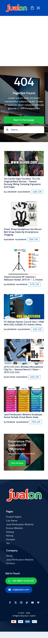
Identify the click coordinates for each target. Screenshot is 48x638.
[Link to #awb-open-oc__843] (38, 8)
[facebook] (10, 602)
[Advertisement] (24, 41)
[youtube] (32, 602)
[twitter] (15, 602)
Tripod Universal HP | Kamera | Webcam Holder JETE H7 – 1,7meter (23, 278)
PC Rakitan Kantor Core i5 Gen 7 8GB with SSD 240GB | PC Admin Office (24, 323)
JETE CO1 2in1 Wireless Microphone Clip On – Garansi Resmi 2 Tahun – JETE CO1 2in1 (23, 369)
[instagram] (21, 602)
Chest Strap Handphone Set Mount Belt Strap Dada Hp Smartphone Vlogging (22, 232)
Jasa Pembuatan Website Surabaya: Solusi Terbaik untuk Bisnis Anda (23, 416)
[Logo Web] (16, 4)
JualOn (32, 616)
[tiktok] (27, 602)
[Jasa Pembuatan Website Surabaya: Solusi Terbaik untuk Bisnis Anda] (24, 388)
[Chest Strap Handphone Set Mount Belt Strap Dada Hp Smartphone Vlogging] (24, 203)
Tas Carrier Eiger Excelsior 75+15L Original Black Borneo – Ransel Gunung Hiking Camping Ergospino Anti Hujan (22, 182)
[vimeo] (38, 602)
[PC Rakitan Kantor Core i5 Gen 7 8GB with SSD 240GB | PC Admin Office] (24, 295)
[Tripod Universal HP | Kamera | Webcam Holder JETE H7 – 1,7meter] (24, 250)
